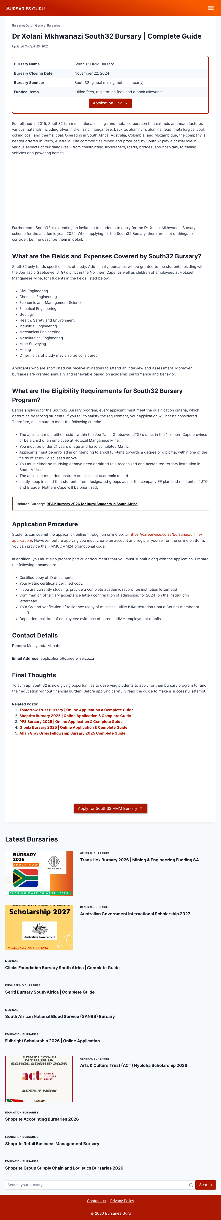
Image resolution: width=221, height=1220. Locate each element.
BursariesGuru (22, 25)
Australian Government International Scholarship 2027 (135, 913)
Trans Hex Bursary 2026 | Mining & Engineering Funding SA (139, 859)
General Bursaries (47, 25)
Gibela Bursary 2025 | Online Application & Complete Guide (73, 727)
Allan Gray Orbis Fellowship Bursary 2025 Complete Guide (72, 733)
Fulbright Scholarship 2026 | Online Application (52, 1040)
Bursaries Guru (118, 1213)
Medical (11, 960)
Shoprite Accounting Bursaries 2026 (42, 1119)
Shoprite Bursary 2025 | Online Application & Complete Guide (75, 716)
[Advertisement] (110, 193)
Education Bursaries (21, 1034)
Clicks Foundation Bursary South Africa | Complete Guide (62, 967)
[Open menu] (211, 7)
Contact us (96, 1201)
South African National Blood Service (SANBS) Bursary (60, 1016)
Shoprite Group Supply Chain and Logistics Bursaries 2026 (64, 1168)
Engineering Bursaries (23, 985)
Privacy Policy (122, 1201)
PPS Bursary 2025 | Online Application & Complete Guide (71, 721)
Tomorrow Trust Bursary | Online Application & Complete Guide (76, 710)
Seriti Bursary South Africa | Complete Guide (50, 992)
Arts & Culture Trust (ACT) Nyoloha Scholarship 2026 (133, 1065)
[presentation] (39, 873)
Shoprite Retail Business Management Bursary (52, 1143)
